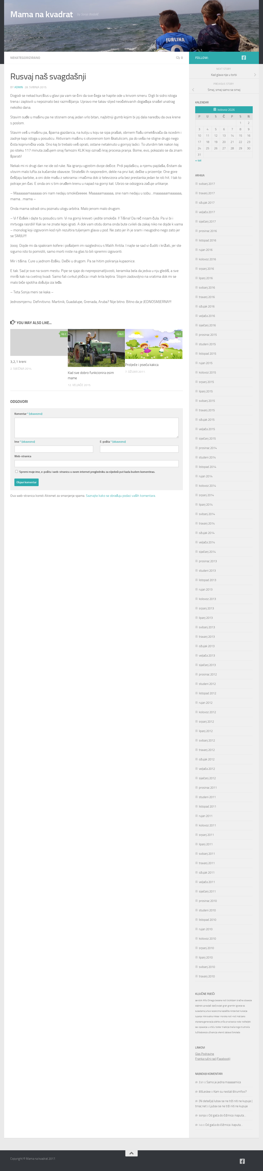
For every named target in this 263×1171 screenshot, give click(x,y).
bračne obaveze (244, 1000)
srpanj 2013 (206, 608)
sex (196, 1027)
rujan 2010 (205, 929)
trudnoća (245, 1027)
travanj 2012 (207, 750)
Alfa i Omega (209, 1000)
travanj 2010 (207, 976)
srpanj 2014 (206, 495)
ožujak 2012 (207, 759)
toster (218, 1027)
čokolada (236, 1032)
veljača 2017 (207, 212)
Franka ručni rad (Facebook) (212, 1059)
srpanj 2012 (206, 721)
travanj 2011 (207, 863)
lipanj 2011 (206, 844)
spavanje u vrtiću (207, 1027)
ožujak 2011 (207, 872)
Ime (24, 441)
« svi (198, 160)
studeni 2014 (207, 457)
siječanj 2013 (207, 665)
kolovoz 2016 (207, 259)
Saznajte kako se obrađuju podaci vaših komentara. (121, 496)
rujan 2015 (205, 363)
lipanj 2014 (206, 504)
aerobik (198, 1000)
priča (222, 1021)
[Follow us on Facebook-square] (243, 57)
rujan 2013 (205, 589)
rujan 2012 (205, 703)
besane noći (221, 1000)
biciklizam (231, 1000)
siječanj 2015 (207, 438)
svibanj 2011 (207, 854)
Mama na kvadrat (41, 14)
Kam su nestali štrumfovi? (230, 1091)
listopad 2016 (207, 240)
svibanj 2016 (207, 287)
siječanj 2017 (207, 221)
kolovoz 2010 (207, 938)
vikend (221, 1032)
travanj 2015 (207, 410)
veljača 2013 (207, 655)
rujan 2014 (205, 476)
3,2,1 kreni (18, 362)
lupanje (198, 1016)
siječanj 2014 (207, 552)
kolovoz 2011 (207, 825)
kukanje (243, 1011)
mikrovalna (208, 1016)
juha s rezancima (213, 1011)
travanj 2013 (207, 637)
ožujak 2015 (207, 420)
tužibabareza (201, 1032)
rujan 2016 (205, 250)
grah (225, 1005)
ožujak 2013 (207, 646)
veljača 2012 (207, 769)
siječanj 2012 (207, 778)
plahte (217, 1021)
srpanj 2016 (206, 269)
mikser (216, 1016)
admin (18, 87)
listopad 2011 (207, 806)
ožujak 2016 (207, 306)
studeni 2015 (207, 344)
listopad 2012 (207, 693)
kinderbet (235, 1011)
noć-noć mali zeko (236, 1016)
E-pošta (113, 441)
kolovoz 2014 (207, 486)
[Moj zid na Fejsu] (250, 57)
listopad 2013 (207, 580)
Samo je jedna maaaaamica (223, 1082)
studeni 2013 (207, 570)
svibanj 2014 (207, 514)
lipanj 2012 (206, 731)
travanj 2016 (207, 297)
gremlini (231, 1005)
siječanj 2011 (207, 891)
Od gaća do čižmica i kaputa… (227, 1115)
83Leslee (205, 1091)
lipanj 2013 (206, 618)
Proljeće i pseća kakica (141, 365)
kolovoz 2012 (207, 712)
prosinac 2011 (208, 787)
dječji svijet (217, 1005)
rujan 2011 (205, 816)
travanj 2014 (207, 523)
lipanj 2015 (206, 391)
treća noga (235, 1027)
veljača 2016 (207, 316)
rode (238, 1021)
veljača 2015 (207, 429)
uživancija (212, 1032)
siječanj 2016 (207, 325)
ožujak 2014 (207, 533)
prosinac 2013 (208, 561)
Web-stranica (22, 456)
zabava (228, 1032)
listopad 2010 (207, 920)
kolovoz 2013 (207, 599)
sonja (202, 1115)
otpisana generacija (204, 1021)
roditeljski (246, 1021)
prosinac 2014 (208, 448)
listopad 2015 (207, 353)
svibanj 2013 (207, 627)
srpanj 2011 (206, 835)
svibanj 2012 (207, 740)
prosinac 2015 (208, 335)
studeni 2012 (207, 684)
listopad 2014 (207, 467)
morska (223, 1016)
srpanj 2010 (206, 948)
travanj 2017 (207, 193)
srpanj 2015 (206, 382)
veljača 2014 (207, 542)
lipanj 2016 (206, 278)
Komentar (28, 414)
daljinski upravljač (203, 1005)
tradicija (225, 1027)
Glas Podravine (204, 1054)
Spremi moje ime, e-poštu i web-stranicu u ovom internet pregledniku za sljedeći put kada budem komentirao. (87, 472)
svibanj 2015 (207, 401)
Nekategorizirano (25, 58)
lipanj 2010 (206, 957)
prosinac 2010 (208, 901)
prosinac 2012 (208, 674)
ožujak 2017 (207, 202)
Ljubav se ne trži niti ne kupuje (228, 1106)
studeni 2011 (207, 797)
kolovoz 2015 (207, 372)
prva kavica (231, 1021)
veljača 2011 (207, 882)
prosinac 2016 (208, 231)
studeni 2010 (207, 910)
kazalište (225, 1011)
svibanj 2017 (207, 184)
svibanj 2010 (207, 967)
